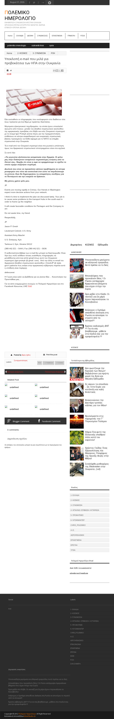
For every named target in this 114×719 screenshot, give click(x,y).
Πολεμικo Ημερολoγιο (20, 15)
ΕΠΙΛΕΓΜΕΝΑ (57, 36)
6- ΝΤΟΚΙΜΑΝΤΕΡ (78, 520)
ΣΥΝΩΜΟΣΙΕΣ (42, 36)
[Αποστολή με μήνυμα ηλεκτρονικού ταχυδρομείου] (54, 70)
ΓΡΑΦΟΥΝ (71, 36)
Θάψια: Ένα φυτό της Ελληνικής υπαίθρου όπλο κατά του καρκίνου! (95, 436)
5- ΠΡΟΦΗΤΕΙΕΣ (77, 515)
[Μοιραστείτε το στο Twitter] (59, 70)
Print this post (51, 355)
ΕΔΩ (30, 286)
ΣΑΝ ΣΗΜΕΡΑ (75, 664)
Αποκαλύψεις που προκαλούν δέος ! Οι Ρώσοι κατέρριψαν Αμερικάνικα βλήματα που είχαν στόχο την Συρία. (96, 282)
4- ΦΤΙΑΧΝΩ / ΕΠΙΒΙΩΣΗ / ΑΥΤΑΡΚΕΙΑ (85, 510)
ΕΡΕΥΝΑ (74, 545)
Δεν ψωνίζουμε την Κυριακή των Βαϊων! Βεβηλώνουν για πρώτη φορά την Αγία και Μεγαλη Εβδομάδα (97, 373)
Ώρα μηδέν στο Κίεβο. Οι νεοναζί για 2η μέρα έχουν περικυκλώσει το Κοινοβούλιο (97, 298)
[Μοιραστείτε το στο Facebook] (62, 70)
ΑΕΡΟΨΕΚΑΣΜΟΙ (77, 535)
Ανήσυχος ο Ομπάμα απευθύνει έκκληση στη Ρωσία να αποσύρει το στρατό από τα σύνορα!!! (97, 315)
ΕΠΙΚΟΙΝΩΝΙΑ (75, 644)
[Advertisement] (55, 82)
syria (51, 45)
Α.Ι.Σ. (72, 530)
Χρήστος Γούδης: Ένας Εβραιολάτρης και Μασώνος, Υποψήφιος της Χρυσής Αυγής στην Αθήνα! (97, 453)
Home (10, 36)
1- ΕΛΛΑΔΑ (75, 495)
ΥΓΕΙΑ (82, 36)
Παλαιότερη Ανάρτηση (54, 372)
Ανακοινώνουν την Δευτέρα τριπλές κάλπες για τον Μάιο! (96, 403)
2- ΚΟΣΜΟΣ (22, 53)
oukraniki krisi (38, 45)
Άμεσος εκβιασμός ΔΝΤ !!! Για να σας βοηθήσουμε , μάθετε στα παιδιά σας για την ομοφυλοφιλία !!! (97, 331)
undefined (14, 387)
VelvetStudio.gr (30, 716)
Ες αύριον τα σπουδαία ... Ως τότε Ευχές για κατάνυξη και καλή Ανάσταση (96, 388)
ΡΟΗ (53, 53)
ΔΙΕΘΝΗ (30, 36)
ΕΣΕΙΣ (72, 656)
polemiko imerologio (16, 45)
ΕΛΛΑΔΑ (19, 36)
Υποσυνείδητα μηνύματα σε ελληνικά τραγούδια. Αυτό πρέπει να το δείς (97, 262)
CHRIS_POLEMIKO (78, 525)
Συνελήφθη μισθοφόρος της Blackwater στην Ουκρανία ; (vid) (97, 466)
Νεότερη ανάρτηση (15, 372)
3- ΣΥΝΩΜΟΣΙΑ (39, 53)
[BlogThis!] (57, 70)
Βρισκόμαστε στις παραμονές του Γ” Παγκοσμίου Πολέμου (96, 419)
